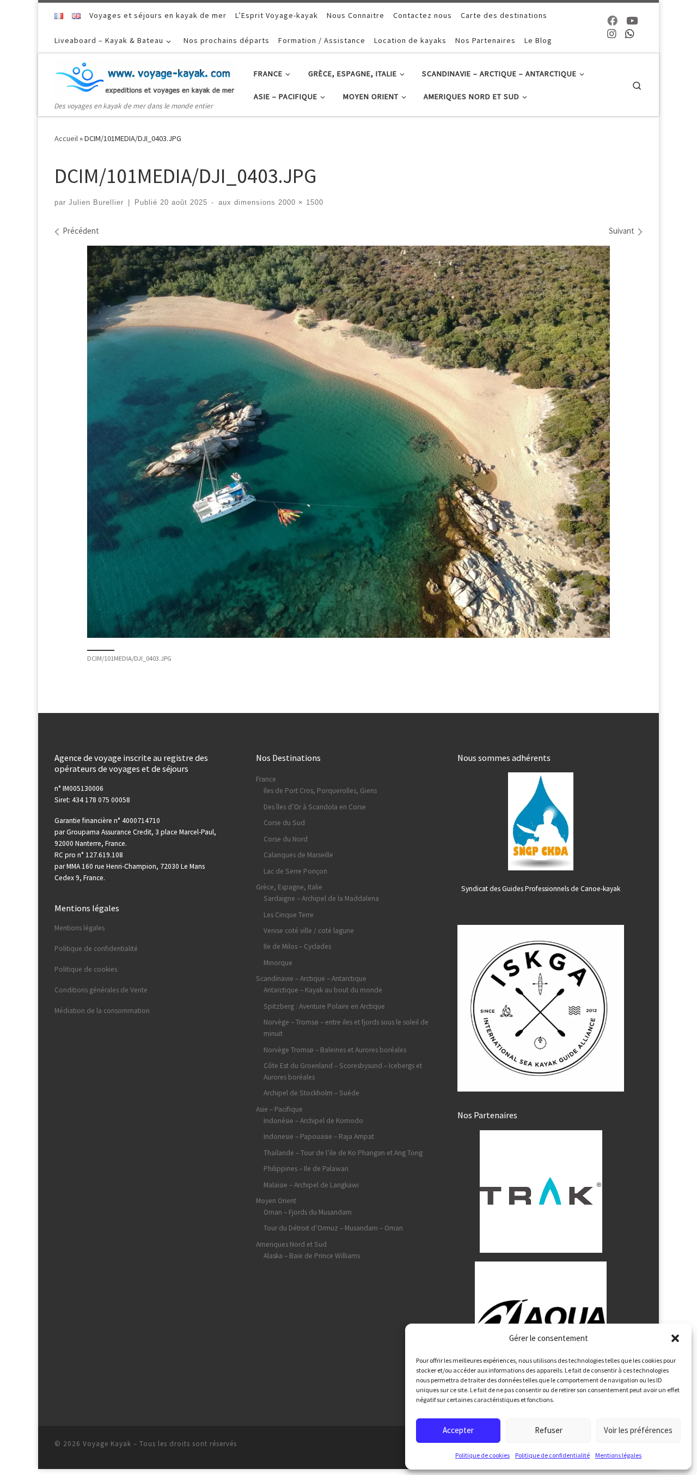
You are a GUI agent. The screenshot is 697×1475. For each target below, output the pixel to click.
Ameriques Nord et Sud (291, 1244)
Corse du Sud (284, 822)
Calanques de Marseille (298, 855)
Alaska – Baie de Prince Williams (312, 1255)
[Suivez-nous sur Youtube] (632, 21)
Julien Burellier (96, 202)
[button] (675, 1338)
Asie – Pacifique (279, 1109)
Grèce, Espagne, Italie (289, 887)
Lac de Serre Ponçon (295, 871)
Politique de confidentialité (552, 1455)
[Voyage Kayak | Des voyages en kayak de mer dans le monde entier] (145, 76)
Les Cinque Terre (289, 914)
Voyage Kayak (107, 1443)
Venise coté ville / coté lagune (309, 930)
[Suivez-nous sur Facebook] (612, 21)
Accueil (66, 138)
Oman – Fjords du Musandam (308, 1212)
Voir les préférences (638, 1430)
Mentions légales (618, 1455)
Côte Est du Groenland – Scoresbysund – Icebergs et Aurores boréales (343, 1071)
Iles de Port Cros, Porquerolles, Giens (320, 790)
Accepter (458, 1430)
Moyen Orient (276, 1200)
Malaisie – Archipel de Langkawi (311, 1185)
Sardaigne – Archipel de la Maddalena (321, 898)
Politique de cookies (482, 1455)
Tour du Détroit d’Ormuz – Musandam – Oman (333, 1228)
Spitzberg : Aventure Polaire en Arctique (324, 1006)
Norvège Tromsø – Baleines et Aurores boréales (335, 1050)
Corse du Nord (286, 839)
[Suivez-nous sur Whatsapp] (629, 34)
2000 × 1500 (299, 202)
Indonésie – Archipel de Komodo (313, 1120)
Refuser (549, 1430)
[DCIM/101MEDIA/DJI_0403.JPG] (348, 442)
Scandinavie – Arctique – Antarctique (311, 978)
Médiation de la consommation (102, 1010)
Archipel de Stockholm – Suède (311, 1093)
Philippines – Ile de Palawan (306, 1168)
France (266, 779)
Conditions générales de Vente (101, 990)
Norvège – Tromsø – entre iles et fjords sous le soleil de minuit (346, 1027)
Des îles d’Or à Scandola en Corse (315, 807)
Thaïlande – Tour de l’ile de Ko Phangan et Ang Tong (343, 1152)
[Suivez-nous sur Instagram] (611, 34)
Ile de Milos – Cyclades (297, 946)
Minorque (278, 962)
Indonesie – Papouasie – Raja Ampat (319, 1136)
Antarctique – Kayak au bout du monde (323, 990)
